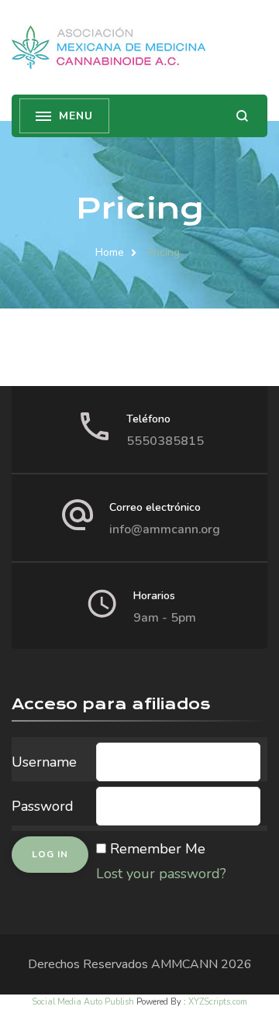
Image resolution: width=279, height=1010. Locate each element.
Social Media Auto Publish (83, 1002)
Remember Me (157, 848)
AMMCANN (184, 964)
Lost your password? (161, 873)
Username (44, 762)
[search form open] (242, 115)
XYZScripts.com (217, 1002)
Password (43, 806)
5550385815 (165, 441)
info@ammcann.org (164, 529)
